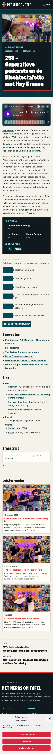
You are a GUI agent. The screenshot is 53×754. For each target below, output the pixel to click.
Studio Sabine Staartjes (20, 409)
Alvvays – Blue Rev (17, 402)
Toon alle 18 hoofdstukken (17, 324)
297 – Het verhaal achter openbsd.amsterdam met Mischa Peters (24, 647)
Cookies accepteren (26, 734)
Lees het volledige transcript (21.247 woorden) (24, 457)
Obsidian (12, 387)
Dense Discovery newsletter (19, 356)
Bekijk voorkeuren (26, 748)
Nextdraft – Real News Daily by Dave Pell (25, 360)
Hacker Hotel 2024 (17, 428)
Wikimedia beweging (29, 151)
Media (18, 249)
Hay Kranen (8, 130)
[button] (49, 718)
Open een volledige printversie (15, 465)
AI (10, 249)
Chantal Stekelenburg (19, 225)
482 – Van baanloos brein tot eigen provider (23, 570)
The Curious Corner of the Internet (22, 352)
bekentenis (38, 187)
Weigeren (26, 741)
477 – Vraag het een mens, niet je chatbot (22, 618)
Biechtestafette (13, 348)
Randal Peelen (33, 234)
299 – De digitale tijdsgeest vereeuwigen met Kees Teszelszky (25, 660)
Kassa (11, 432)
